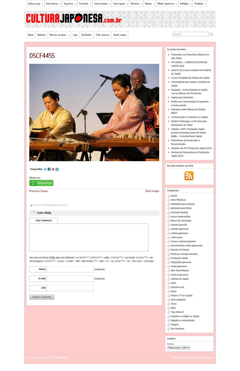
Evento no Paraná (180, 249)
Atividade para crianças (183, 204)
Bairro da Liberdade (181, 220)
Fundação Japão (179, 258)
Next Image (152, 190)
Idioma (148, 3)
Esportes (68, 3)
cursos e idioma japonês (183, 241)
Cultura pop (34, 3)
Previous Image (38, 190)
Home (31, 35)
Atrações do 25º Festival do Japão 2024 (191, 148)
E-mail (42, 278)
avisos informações (180, 216)
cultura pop (176, 237)
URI (43, 288)
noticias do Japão (180, 279)
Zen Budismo (177, 328)
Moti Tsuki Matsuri (180, 270)
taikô (173, 308)
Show (174, 303)
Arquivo (170, 344)
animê (174, 195)
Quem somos (120, 35)
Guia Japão (119, 3)
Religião (184, 3)
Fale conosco (102, 35)
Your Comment (44, 220)
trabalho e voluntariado (182, 320)
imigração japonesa (181, 262)
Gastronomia (100, 3)
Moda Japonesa (166, 3)
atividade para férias (181, 208)
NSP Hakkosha (59, 357)
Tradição (198, 3)
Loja (75, 35)
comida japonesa (179, 229)
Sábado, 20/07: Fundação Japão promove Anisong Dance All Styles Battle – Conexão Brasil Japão (188, 133)
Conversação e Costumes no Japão (189, 117)
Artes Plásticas (178, 200)
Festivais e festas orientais (184, 254)
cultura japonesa (179, 233)
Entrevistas (52, 3)
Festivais (83, 3)
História (135, 3)
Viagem (175, 324)
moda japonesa (179, 266)
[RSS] (189, 176)
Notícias (42, 35)
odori (173, 283)
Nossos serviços (58, 35)
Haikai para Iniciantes (182, 97)
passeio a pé (177, 287)
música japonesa (179, 274)
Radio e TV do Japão (181, 295)
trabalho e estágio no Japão (185, 316)
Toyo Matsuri (177, 312)
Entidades (87, 35)
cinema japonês (179, 224)
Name (42, 269)
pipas (173, 291)
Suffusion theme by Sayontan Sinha (192, 357)
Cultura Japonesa (52, 205)
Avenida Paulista (179, 212)
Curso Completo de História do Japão (190, 78)
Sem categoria (178, 299)
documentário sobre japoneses (186, 245)
